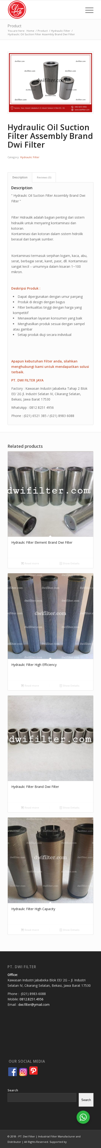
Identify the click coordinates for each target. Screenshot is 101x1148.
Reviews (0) (44, 177)
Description (19, 177)
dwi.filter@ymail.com (34, 1004)
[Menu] (87, 9)
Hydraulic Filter (29, 157)
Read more (31, 563)
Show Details (70, 563)
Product (14, 25)
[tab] (20, 177)
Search (13, 1090)
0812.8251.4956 (31, 999)
